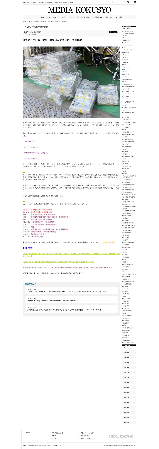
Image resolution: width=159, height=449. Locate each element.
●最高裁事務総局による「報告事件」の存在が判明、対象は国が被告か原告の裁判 (52, 273)
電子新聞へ (126, 332)
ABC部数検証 (126, 40)
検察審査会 (126, 257)
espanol (125, 59)
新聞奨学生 (126, 220)
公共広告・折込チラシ (129, 134)
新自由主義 (126, 235)
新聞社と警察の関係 (128, 227)
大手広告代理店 (127, 180)
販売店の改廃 (126, 318)
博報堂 (125, 154)
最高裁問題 (126, 245)
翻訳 (124, 296)
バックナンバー (127, 119)
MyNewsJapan (127, 67)
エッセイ (125, 98)
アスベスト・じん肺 (128, 91)
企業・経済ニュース (128, 132)
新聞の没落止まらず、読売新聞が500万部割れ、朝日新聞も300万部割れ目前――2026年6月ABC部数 (64, 310)
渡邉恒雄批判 (126, 276)
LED (124, 64)
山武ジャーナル (127, 187)
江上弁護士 (126, 267)
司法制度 (125, 163)
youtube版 (126, 89)
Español (125, 57)
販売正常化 (126, 323)
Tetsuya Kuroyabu (128, 84)
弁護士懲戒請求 (127, 192)
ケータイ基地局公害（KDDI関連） (128, 102)
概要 (124, 262)
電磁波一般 (126, 335)
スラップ (125, 110)
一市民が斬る (126, 127)
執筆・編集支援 (86, 438)
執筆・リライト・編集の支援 (114, 17)
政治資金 (125, 199)
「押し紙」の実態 (30, 34)
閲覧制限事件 (126, 330)
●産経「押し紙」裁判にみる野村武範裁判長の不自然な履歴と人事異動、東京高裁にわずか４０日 (58, 262)
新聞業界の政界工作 (128, 223)
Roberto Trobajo (127, 79)
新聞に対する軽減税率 (129, 210)
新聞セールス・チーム (129, 204)
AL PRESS (126, 42)
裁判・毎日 (126, 303)
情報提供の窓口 (97, 17)
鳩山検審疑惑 (126, 340)
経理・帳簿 (126, 293)
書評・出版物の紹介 (128, 242)
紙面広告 (125, 291)
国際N (125, 173)
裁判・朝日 (126, 301)
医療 (124, 149)
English (125, 54)
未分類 (125, 249)
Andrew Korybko (127, 45)
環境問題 (125, 286)
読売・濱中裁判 (127, 315)
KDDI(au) (125, 62)
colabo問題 (126, 52)
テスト (125, 115)
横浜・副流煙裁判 (128, 264)
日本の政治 (126, 237)
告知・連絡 (126, 168)
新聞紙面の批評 (127, 232)
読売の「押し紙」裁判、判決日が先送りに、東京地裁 (52, 40)
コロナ (125, 105)
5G (124, 37)
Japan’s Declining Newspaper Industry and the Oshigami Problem (51, 301)
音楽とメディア (127, 337)
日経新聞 (125, 240)
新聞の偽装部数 (127, 213)
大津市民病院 (126, 182)
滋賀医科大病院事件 (128, 281)
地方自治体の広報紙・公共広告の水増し (129, 176)
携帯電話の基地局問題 (129, 197)
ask (124, 47)
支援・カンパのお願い (83, 17)
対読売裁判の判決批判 (129, 184)
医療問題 (125, 151)
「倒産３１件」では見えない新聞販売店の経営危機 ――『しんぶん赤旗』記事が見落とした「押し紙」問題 (66, 292)
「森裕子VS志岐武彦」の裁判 (129, 34)
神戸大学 (125, 288)
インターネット (127, 94)
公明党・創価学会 (128, 139)
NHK (124, 72)
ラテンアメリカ (127, 124)
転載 (124, 325)
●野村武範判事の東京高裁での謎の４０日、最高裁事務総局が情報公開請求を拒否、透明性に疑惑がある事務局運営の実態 (67, 267)
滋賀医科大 (126, 279)
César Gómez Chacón (129, 50)
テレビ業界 (126, 117)
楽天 (124, 259)
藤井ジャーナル (127, 298)
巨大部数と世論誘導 (128, 189)
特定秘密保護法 (127, 284)
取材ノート (126, 161)
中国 (124, 129)
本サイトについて (52, 17)
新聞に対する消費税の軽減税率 (129, 207)
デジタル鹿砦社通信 (128, 112)
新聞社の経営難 (127, 230)
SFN (124, 81)
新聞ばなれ (126, 218)
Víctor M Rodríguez (128, 86)
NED (124, 69)
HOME (42, 17)
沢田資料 (125, 269)
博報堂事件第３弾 (128, 156)
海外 (124, 271)
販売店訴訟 (126, 320)
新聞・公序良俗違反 (128, 202)
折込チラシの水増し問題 (129, 194)
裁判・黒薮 (126, 308)
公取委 (125, 137)
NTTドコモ (126, 74)
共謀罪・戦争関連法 (128, 141)
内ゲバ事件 (126, 144)
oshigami (125, 76)
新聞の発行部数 (127, 215)
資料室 (63, 17)
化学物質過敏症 (127, 146)
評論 (124, 313)
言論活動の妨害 (127, 310)
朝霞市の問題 (126, 247)
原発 (124, 159)
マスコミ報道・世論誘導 (129, 122)
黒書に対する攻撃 (128, 342)
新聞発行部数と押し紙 (129, 225)
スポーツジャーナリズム (129, 107)
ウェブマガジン (127, 96)
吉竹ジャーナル (127, 166)
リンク (71, 17)
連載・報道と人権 (128, 328)
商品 (124, 171)
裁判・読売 (126, 306)
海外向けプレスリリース (129, 274)
